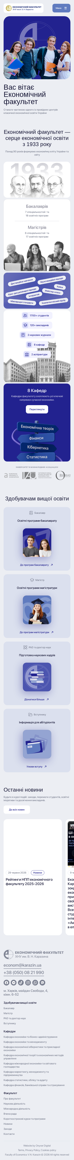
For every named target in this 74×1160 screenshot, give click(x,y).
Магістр (8, 1013)
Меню (58, 8)
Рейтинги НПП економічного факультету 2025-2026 (29, 881)
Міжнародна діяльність (17, 1108)
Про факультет (12, 1098)
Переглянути (37, 409)
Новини (37, 872)
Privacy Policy (32, 1150)
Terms (21, 1150)
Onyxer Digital (43, 1145)
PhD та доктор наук (15, 1018)
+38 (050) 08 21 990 (24, 972)
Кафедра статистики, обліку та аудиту (25, 1080)
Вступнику (10, 1023)
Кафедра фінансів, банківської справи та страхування (34, 1085)
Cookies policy (48, 1150)
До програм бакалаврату (34, 564)
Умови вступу (34, 766)
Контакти (9, 1133)
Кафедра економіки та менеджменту (25, 1041)
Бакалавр (9, 1008)
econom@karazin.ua (22, 965)
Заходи (8, 1128)
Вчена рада (10, 1113)
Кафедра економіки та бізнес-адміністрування (30, 1036)
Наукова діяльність (14, 1103)
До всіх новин (17, 809)
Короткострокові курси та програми (24, 1118)
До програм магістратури (34, 632)
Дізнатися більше (34, 699)
